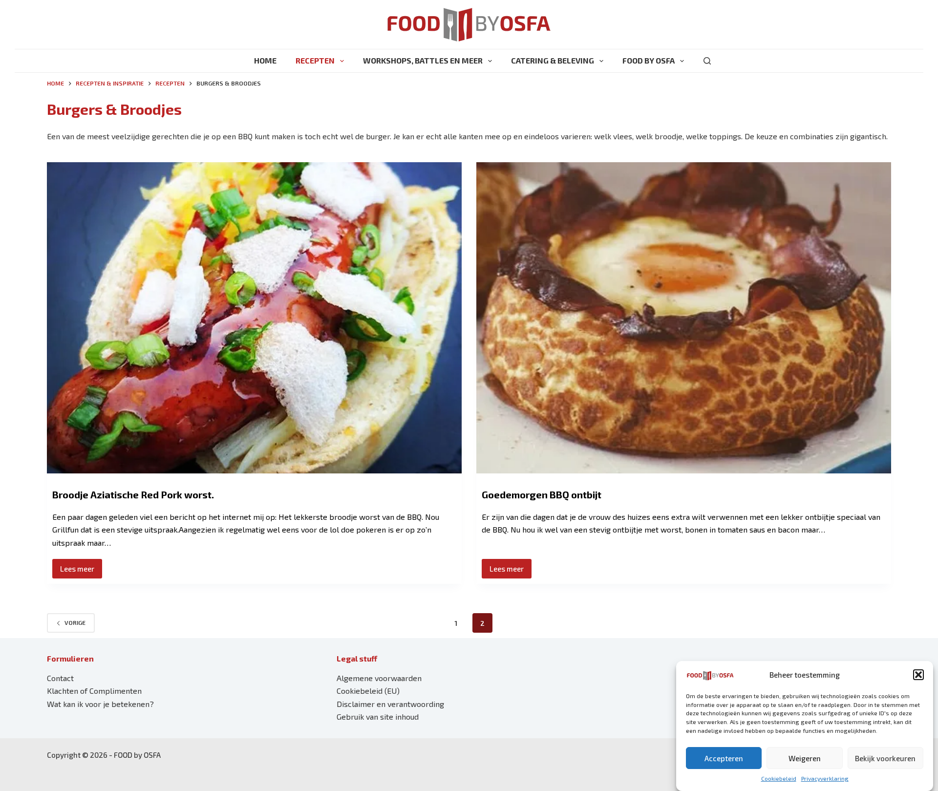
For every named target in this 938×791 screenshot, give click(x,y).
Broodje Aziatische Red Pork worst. (133, 494)
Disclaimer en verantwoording (390, 703)
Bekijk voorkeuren (885, 758)
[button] (918, 675)
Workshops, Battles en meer (423, 60)
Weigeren (805, 758)
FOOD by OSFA (648, 60)
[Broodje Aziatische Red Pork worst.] (254, 317)
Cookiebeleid (778, 778)
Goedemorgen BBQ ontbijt (541, 494)
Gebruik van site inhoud (378, 716)
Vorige (74, 622)
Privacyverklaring (825, 778)
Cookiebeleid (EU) (368, 690)
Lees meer (81, 571)
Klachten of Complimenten (94, 690)
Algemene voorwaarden (379, 678)
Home (265, 60)
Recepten (315, 60)
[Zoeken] (707, 60)
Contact (60, 678)
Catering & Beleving (552, 60)
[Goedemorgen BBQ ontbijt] (683, 317)
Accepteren (723, 758)
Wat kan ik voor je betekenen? (100, 703)
